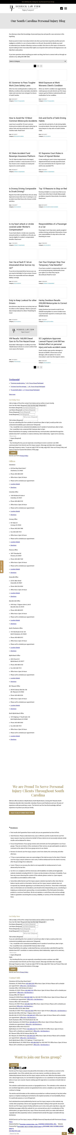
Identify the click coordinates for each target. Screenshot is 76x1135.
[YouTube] (18, 1068)
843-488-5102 (29, 990)
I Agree (15, 438)
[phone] (61, 8)
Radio (10, 440)
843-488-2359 (30, 983)
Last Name (15, 410)
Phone (14, 412)
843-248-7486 (28, 997)
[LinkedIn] (15, 1068)
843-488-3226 (31, 1035)
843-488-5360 (35, 1042)
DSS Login (17, 1131)
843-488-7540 (29, 1004)
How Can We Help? (18, 405)
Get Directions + (31, 986)
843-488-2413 (34, 1022)
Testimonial (14, 379)
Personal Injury (17, 361)
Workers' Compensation (19, 101)
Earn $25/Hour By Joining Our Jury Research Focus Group (38, 2)
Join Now (14, 1065)
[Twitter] (13, 1068)
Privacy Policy (24, 455)
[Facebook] (10, 1068)
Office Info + (23, 986)
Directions (13, 487)
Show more (13, 436)
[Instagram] (20, 1068)
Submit (13, 452)
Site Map (11, 1131)
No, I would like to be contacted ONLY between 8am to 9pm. (27, 429)
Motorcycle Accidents (19, 136)
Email (14, 414)
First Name (15, 407)
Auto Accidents (47, 136)
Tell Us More (16, 420)
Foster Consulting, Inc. (47, 1124)
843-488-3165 (31, 1029)
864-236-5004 (29, 1010)
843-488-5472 (31, 1015)
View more (12, 394)
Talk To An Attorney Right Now (22, 813)
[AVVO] (23, 1068)
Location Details (15, 484)
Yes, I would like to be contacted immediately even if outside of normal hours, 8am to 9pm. (36, 427)
